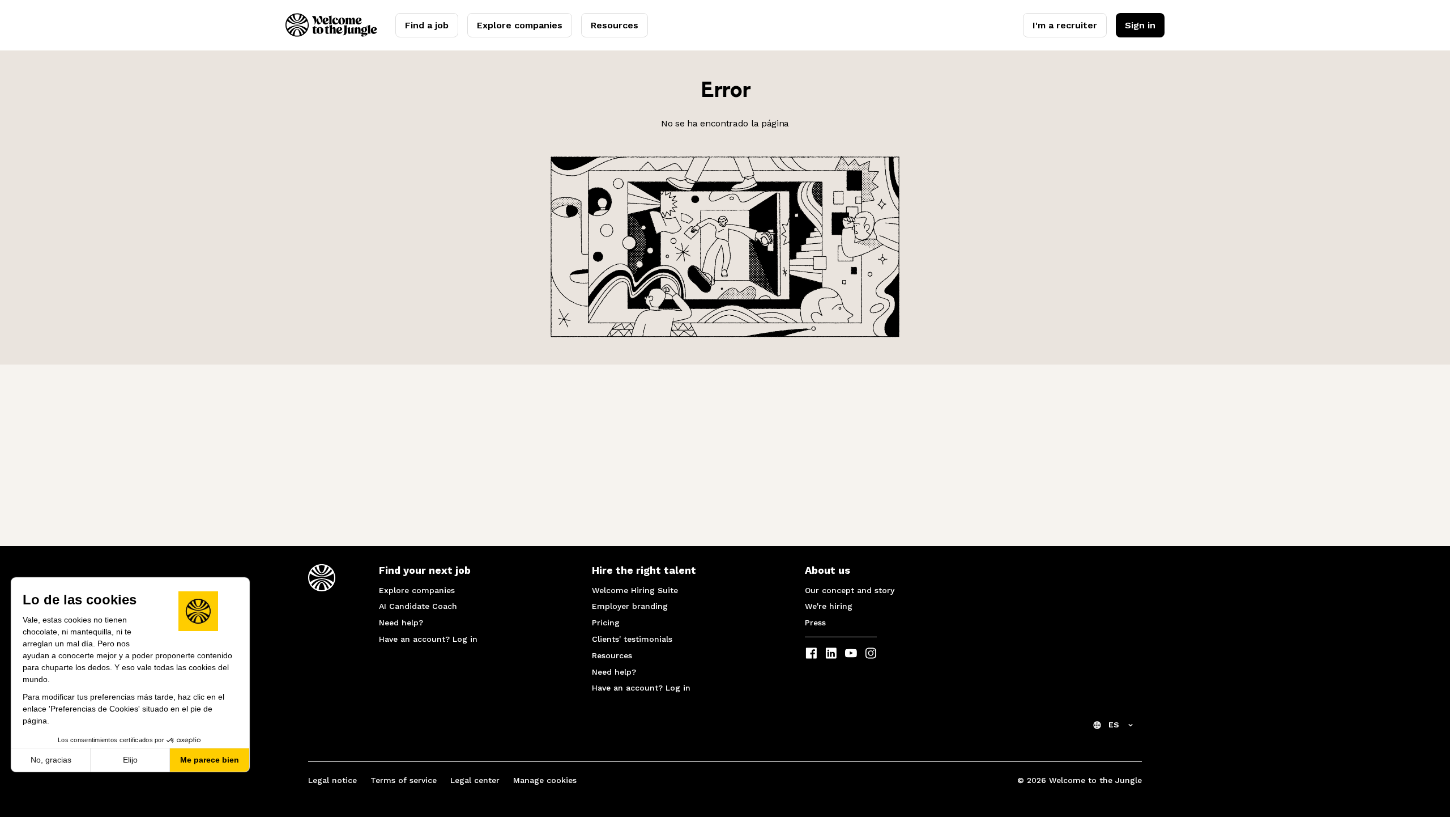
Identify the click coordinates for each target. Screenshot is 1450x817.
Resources (614, 25)
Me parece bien (209, 759)
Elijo (130, 759)
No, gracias (51, 759)
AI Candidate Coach (418, 606)
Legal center (475, 780)
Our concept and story (849, 590)
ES (1113, 724)
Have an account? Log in (428, 639)
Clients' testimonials (632, 639)
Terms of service (403, 780)
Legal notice (332, 780)
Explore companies (519, 25)
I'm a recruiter (1065, 25)
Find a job (427, 25)
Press (815, 622)
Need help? (401, 622)
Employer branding (630, 606)
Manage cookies (545, 780)
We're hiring (828, 606)
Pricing (606, 622)
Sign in (1140, 25)
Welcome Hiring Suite (635, 590)
